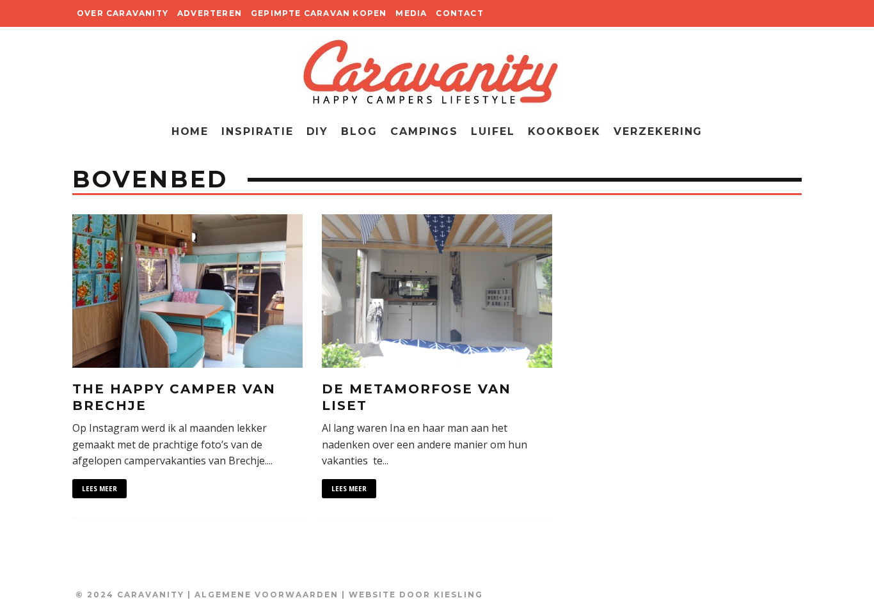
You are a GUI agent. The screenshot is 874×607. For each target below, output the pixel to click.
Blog (359, 131)
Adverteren (209, 13)
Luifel (493, 131)
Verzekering (658, 131)
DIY (317, 131)
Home (190, 131)
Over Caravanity (122, 13)
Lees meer (99, 488)
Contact (459, 13)
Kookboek (564, 131)
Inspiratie (257, 131)
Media (411, 13)
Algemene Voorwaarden (266, 594)
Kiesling (458, 594)
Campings (424, 131)
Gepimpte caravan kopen (318, 13)
